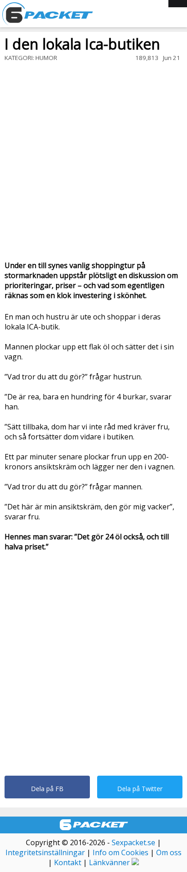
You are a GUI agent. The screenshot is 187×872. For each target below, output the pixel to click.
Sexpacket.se (133, 842)
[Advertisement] (93, 162)
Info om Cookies (120, 852)
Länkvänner (109, 862)
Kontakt (67, 862)
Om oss (169, 852)
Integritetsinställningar (45, 852)
